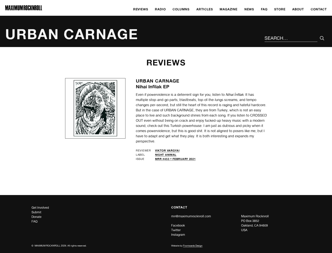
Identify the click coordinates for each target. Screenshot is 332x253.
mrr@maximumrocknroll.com (191, 216)
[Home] (23, 9)
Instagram (178, 234)
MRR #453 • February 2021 (175, 158)
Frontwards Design (193, 245)
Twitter (176, 230)
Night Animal (165, 154)
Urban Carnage (158, 81)
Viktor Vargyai (167, 150)
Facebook (178, 225)
